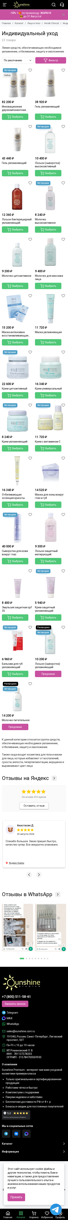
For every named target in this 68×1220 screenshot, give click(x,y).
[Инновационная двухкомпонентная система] (17, 82)
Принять (16, 1197)
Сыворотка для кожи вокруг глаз (15, 552)
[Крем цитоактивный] (17, 364)
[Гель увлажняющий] (50, 82)
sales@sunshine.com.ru (21, 1031)
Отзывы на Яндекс (25, 778)
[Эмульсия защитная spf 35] (17, 583)
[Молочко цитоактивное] (17, 251)
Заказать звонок (15, 1003)
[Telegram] (6, 1134)
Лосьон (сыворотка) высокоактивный (47, 164)
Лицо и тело (33, 23)
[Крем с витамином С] (50, 417)
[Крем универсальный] (50, 364)
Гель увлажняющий (47, 106)
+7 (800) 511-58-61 (16, 997)
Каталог (19, 23)
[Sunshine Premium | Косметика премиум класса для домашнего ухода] (19, 4)
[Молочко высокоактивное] (50, 195)
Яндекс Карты (16, 863)
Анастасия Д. (25, 825)
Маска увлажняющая (48, 332)
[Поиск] (53, 4)
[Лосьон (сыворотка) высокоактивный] (50, 139)
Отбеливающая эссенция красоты (13, 496)
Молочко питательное (16, 720)
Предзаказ (48, 673)
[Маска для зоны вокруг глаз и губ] (50, 470)
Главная (6, 23)
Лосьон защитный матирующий (46, 552)
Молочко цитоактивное (16, 275)
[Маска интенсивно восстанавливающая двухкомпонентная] (17, 308)
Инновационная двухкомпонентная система (14, 108)
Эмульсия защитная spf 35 (17, 609)
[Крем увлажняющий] (17, 417)
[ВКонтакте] (16, 1134)
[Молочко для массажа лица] (50, 251)
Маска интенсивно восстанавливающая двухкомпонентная (15, 334)
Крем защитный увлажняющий (45, 609)
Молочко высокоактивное (45, 221)
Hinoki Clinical (51, 23)
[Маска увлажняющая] (50, 308)
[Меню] (4, 4)
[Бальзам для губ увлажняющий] (17, 639)
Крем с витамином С (47, 441)
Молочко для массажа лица (49, 277)
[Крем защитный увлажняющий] (50, 583)
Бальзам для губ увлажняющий (12, 665)
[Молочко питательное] (17, 696)
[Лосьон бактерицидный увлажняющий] (17, 195)
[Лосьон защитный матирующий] (50, 527)
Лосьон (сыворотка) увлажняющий (47, 665)
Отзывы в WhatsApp (27, 894)
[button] (29, 875)
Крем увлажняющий (14, 441)
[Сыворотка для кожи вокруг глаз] (17, 527)
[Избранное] (30, 70)
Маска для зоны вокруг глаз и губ (49, 496)
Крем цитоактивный (14, 388)
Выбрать (17, 116)
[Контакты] (62, 4)
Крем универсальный (48, 388)
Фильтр (53, 60)
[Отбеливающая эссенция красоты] (17, 470)
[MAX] (26, 1134)
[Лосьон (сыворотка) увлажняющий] (50, 639)
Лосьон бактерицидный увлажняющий (17, 221)
